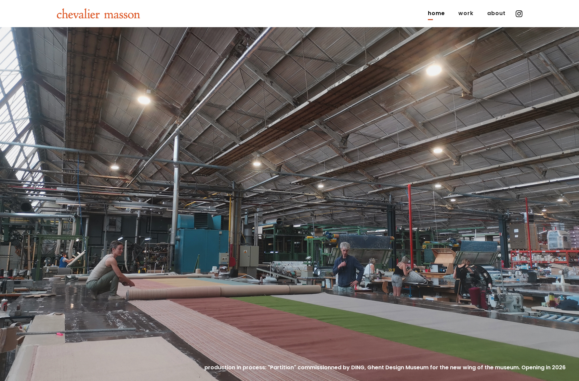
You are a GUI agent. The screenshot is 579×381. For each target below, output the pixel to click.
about (496, 13)
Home (436, 13)
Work (465, 13)
